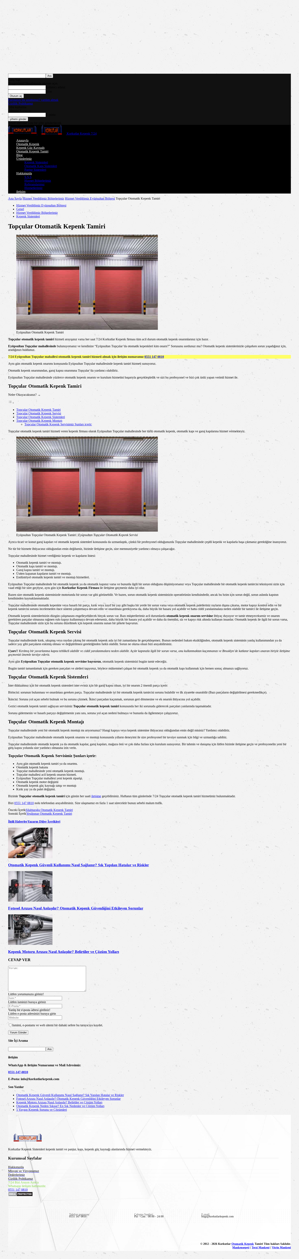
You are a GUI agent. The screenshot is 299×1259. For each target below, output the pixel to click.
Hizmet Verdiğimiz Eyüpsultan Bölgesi (90, 198)
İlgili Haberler (17, 821)
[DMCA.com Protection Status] (20, 1195)
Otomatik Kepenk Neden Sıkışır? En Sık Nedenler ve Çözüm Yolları (60, 1106)
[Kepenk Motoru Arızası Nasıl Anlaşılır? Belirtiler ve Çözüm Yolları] (30, 943)
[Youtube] (58, 1232)
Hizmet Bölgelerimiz (37, 180)
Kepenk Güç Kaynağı (30, 147)
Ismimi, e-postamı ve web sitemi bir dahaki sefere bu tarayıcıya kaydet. (57, 1025)
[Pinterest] (30, 1232)
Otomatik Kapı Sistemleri (40, 166)
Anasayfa (22, 140)
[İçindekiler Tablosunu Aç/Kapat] (11, 403)
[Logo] (22, 133)
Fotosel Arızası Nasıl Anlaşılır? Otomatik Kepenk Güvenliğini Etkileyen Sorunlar (75, 908)
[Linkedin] (21, 1232)
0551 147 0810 (154, 356)
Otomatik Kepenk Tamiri (32, 151)
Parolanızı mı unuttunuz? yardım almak (33, 100)
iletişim (20, 191)
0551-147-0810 (18, 1072)
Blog (19, 155)
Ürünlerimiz (24, 158)
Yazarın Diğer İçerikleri (43, 821)
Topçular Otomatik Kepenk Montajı (39, 420)
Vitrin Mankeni (281, 1247)
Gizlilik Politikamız (20, 103)
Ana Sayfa (15, 198)
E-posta (51, 114)
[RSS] (40, 1232)
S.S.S (28, 177)
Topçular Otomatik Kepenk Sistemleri (40, 417)
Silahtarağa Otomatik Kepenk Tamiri (49, 810)
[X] (49, 1232)
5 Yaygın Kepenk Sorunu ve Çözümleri (41, 1109)
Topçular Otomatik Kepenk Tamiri (38, 409)
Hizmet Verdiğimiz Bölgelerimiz (43, 198)
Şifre (49, 91)
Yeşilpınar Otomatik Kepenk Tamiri (49, 813)
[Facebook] (11, 1232)
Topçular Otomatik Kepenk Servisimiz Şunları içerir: (58, 424)
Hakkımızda (24, 173)
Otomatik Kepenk (27, 144)
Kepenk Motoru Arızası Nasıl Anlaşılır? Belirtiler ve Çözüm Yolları (63, 952)
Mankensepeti (240, 1247)
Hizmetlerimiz (33, 188)
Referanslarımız (34, 184)
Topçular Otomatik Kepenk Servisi (38, 413)
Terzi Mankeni (261, 1247)
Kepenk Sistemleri (36, 162)
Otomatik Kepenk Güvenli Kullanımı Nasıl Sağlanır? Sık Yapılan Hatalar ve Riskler (78, 865)
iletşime (96, 796)
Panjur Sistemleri (35, 169)
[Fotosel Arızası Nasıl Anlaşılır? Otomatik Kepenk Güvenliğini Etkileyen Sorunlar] (30, 900)
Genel (20, 209)
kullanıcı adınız (55, 87)
